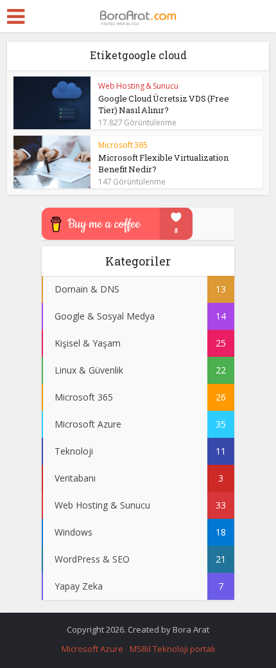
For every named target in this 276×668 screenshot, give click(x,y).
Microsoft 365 (123, 145)
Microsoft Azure (92, 648)
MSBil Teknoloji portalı (172, 648)
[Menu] (15, 16)
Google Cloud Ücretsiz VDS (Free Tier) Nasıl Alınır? (163, 104)
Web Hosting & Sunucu (138, 85)
